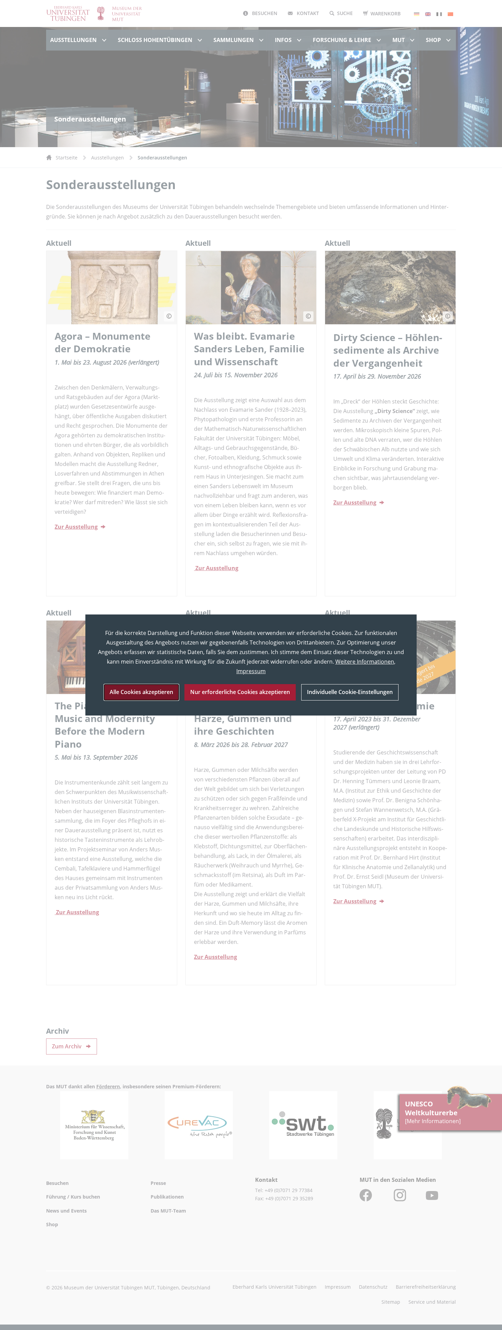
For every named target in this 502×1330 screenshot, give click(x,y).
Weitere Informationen (364, 661)
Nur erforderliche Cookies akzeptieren (240, 692)
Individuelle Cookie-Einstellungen (350, 692)
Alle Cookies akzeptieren (141, 692)
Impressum (251, 671)
